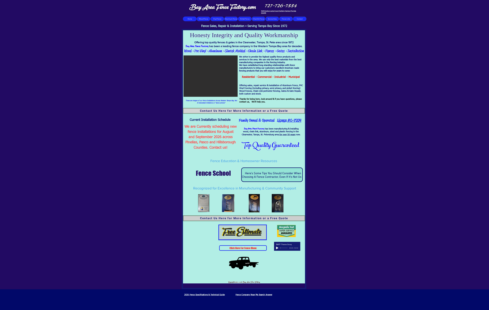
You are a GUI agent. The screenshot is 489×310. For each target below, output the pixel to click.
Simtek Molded (235, 50)
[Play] (277, 248)
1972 (291, 42)
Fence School (211, 173)
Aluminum (215, 50)
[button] (211, 76)
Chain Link (255, 50)
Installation (295, 50)
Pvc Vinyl (200, 50)
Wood (188, 50)
